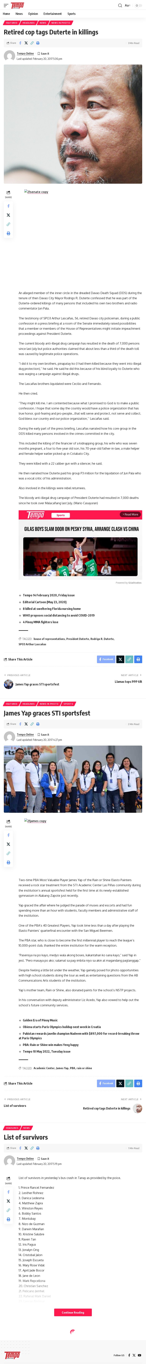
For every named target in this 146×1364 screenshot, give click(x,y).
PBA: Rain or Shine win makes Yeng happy (51, 1045)
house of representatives (49, 639)
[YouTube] (139, 1355)
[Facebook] (129, 1355)
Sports (68, 704)
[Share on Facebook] (20, 43)
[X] (134, 1355)
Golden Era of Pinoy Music (40, 1020)
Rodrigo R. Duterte (102, 639)
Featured (11, 23)
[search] (120, 5)
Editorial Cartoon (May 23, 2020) (45, 602)
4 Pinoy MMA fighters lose (40, 622)
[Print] (37, 43)
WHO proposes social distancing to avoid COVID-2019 (59, 615)
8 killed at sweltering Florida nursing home (52, 609)
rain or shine (84, 1068)
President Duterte (77, 639)
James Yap (62, 1068)
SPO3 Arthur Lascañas (32, 644)
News (43, 23)
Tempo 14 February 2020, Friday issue (49, 595)
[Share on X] (26, 43)
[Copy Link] (32, 43)
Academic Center (44, 1068)
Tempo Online (25, 53)
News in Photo (61, 23)
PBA (72, 1068)
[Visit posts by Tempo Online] (9, 56)
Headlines (29, 23)
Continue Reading (73, 1312)
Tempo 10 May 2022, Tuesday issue (47, 1051)
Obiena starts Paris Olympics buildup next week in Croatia (62, 1027)
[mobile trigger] (7, 6)
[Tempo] (17, 6)
